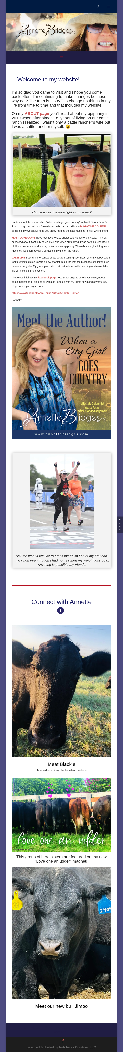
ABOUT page (37, 113)
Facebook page (46, 277)
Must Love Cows (57, 1027)
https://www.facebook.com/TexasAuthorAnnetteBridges (45, 293)
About (35, 1027)
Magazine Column (88, 1027)
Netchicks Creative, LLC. (78, 1047)
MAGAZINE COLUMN (93, 226)
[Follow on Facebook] (60, 610)
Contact (60, 1032)
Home (22, 1027)
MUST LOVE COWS (23, 237)
